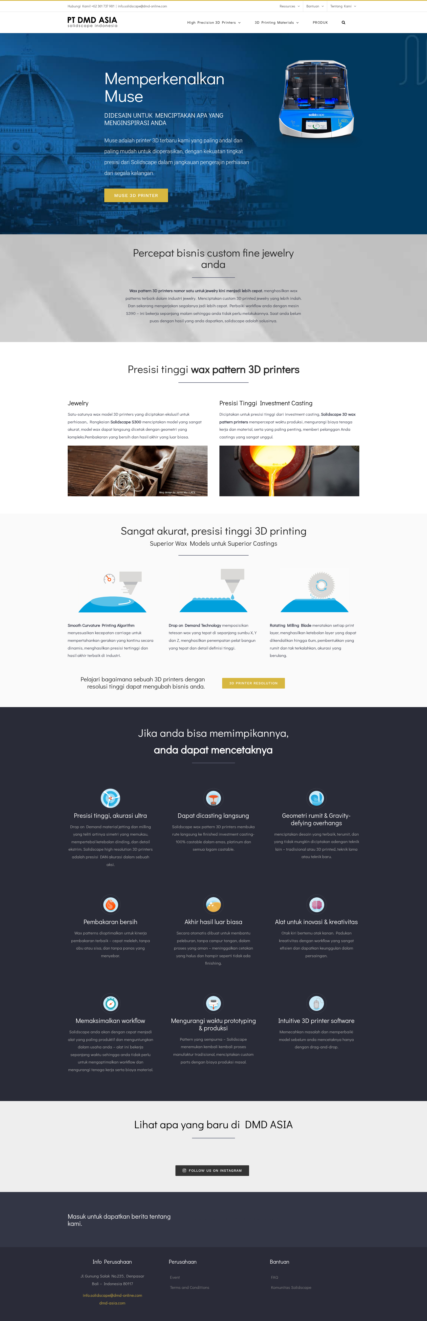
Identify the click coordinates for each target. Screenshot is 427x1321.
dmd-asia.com (112, 1303)
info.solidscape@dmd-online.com (142, 6)
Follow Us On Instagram (215, 1170)
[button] (343, 22)
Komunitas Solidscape (291, 1287)
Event (175, 1277)
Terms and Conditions (189, 1287)
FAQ (274, 1277)
